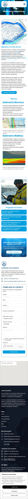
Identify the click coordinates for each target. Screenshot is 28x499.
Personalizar (14, 491)
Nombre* (5, 294)
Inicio (2, 414)
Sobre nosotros (5, 416)
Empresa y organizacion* (9, 311)
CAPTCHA (5, 342)
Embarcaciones (5, 419)
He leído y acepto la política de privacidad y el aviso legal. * (15, 339)
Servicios (3, 421)
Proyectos (4, 426)
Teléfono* (5, 305)
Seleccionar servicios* (8, 316)
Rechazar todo (14, 495)
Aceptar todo (15, 487)
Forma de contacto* (7, 321)
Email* (4, 300)
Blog (2, 423)
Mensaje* (5, 327)
